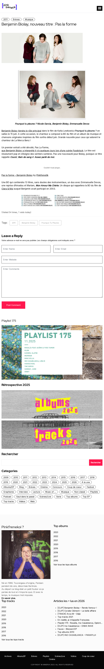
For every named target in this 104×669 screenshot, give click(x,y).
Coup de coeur (74, 487)
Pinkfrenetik (42, 175)
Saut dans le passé (25, 496)
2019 (5, 482)
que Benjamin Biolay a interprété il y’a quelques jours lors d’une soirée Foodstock (42, 150)
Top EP (86, 496)
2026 (74, 482)
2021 (25, 482)
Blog (21, 487)
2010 (15, 477)
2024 (54, 482)
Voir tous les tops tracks (13, 640)
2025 (64, 482)
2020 (15, 482)
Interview (23, 492)
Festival (90, 487)
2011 (5, 19)
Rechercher (10, 454)
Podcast (7, 496)
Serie (58, 496)
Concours (57, 487)
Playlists (94, 492)
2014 (53, 477)
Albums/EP (8, 487)
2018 (92, 477)
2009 (5, 477)
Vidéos (22, 501)
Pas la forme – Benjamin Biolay (17, 175)
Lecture (36, 492)
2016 (73, 477)
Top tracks (8, 501)
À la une (86, 482)
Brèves (16, 19)
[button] (99, 8)
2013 (44, 477)
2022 (34, 482)
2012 (34, 477)
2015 (63, 477)
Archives (7, 656)
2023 (44, 482)
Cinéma (44, 487)
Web (32, 501)
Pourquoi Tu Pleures (50, 223)
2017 (82, 477)
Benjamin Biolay (28, 223)
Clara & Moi (7, 189)
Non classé (79, 492)
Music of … (50, 492)
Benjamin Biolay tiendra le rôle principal (21, 131)
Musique (29, 19)
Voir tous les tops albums (65, 565)
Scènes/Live (45, 496)
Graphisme (8, 492)
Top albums (72, 496)
